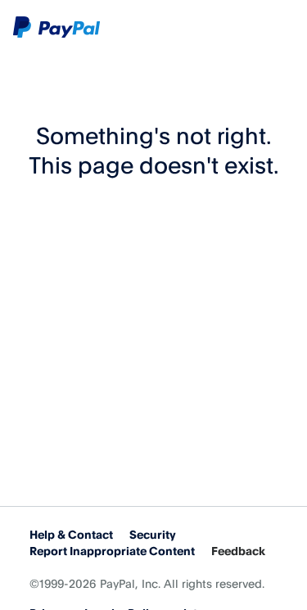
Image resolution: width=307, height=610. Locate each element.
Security (152, 534)
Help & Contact (71, 534)
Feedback (238, 551)
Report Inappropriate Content (112, 551)
